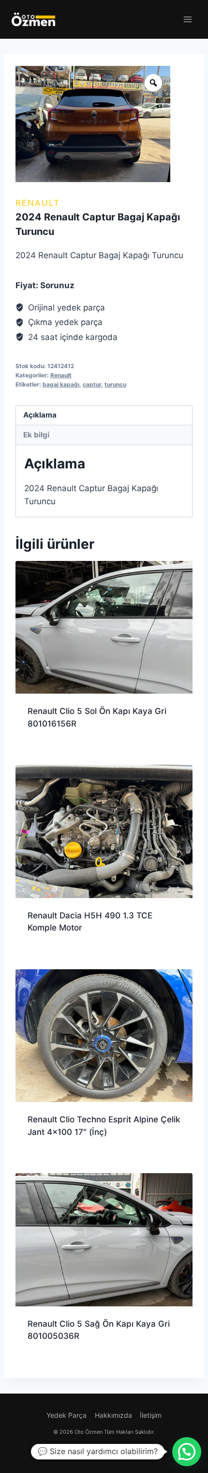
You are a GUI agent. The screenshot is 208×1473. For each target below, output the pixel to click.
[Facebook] (85, 1450)
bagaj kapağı (61, 384)
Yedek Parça (66, 1415)
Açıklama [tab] (40, 414)
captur (92, 384)
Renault (37, 203)
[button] (186, 1451)
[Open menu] (187, 19)
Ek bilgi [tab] (36, 434)
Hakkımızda (113, 1415)
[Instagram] (104, 1450)
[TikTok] (123, 1450)
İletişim (151, 1415)
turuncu (115, 384)
